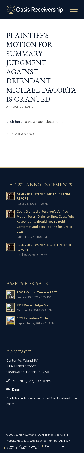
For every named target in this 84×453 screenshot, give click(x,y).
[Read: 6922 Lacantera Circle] (10, 320)
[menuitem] (71, 9)
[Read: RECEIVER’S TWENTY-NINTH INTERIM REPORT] (10, 196)
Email (16, 389)
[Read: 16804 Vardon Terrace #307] (10, 294)
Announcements (19, 106)
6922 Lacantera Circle (32, 318)
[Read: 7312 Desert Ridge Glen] (10, 307)
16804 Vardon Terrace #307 (37, 292)
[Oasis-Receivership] (34, 9)
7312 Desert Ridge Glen (33, 305)
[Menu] (71, 9)
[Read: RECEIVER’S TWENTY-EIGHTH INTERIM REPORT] (10, 247)
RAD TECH (64, 440)
